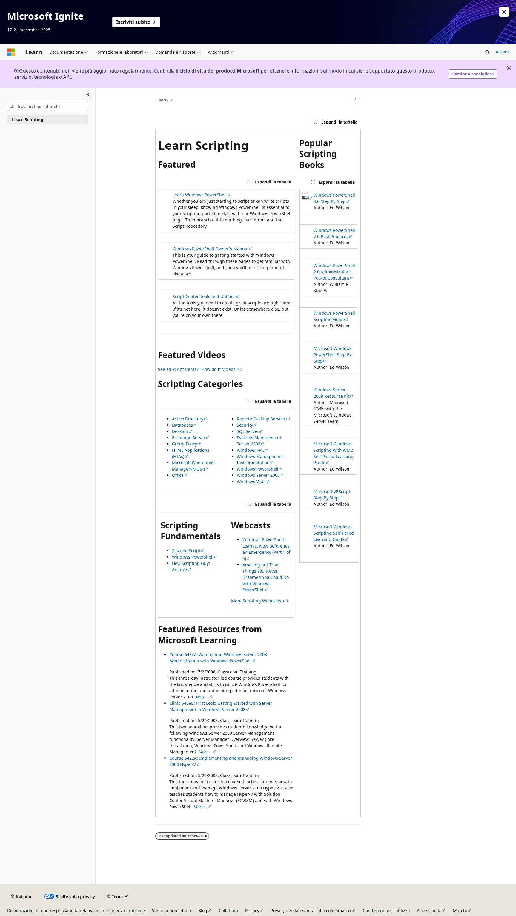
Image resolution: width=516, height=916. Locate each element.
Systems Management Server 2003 (259, 441)
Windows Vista (251, 481)
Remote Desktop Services (262, 419)
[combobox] (47, 106)
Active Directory (187, 419)
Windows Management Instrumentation (260, 459)
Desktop (180, 431)
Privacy (252, 910)
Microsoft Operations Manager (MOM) (193, 466)
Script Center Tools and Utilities (204, 296)
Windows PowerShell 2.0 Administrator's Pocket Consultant (334, 272)
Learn (162, 100)
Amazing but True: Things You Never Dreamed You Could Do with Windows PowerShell (265, 577)
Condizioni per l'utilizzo (386, 910)
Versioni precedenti (171, 910)
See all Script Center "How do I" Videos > (198, 369)
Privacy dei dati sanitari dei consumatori (311, 910)
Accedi (502, 52)
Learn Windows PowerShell (200, 195)
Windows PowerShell (257, 469)
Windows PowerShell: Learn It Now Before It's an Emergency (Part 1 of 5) (266, 549)
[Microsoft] (11, 52)
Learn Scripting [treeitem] (27, 119)
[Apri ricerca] (487, 52)
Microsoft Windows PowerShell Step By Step (333, 355)
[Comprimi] (87, 95)
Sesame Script (186, 550)
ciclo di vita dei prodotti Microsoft (219, 70)
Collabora (228, 910)
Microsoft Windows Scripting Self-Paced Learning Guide (334, 533)
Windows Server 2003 (258, 475)
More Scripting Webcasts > (258, 601)
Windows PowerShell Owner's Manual (210, 249)
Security (245, 425)
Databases (182, 425)
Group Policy (184, 444)
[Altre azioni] (355, 100)
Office (178, 475)
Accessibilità (429, 910)
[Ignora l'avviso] (504, 12)
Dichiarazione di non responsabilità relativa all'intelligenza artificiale (76, 910)
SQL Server (248, 431)
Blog (202, 910)
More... (200, 806)
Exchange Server (188, 437)
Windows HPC (250, 450)
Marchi (460, 910)
